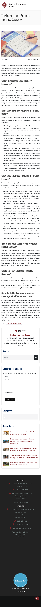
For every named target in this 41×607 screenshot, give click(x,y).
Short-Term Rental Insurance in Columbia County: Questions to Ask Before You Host (24, 456)
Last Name (8, 386)
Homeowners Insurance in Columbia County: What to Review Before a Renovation (22, 441)
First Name (8, 380)
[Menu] (37, 5)
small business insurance (13, 323)
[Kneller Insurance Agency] (13, 4)
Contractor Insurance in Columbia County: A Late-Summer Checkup (24, 433)
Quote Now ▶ (20, 591)
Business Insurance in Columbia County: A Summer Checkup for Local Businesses (23, 449)
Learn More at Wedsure (20, 588)
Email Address (9, 393)
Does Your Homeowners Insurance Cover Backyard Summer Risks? (23, 463)
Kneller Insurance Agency (20, 334)
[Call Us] (37, 598)
